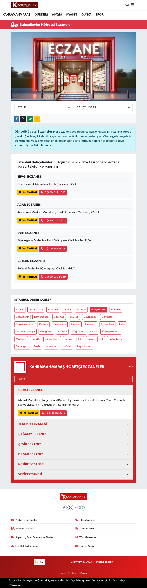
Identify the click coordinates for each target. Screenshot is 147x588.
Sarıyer (69, 339)
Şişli (101, 339)
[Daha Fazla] (37, 119)
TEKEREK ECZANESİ (32, 424)
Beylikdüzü (90, 317)
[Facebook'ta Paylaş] (16, 119)
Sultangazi (22, 346)
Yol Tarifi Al (30, 192)
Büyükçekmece (25, 324)
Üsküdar (66, 346)
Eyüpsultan (107, 324)
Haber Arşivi (87, 546)
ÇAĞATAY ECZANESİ (33, 434)
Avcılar (67, 309)
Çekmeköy (59, 324)
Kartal (93, 331)
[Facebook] (64, 507)
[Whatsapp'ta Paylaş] (30, 119)
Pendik (36, 339)
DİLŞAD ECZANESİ (31, 454)
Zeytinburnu (84, 346)
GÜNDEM (41, 14)
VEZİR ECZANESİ (30, 474)
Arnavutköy (36, 309)
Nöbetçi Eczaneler (26, 520)
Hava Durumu (87, 520)
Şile (80, 339)
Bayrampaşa (41, 317)
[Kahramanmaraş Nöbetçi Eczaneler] (131, 366)
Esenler (75, 324)
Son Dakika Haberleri (27, 546)
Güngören (46, 331)
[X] (70, 507)
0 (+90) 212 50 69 (55, 277)
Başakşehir (22, 317)
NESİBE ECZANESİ (31, 464)
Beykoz (74, 317)
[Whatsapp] (83, 507)
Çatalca (43, 324)
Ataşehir (53, 309)
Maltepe (21, 339)
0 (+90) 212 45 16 (55, 192)
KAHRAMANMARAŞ (16, 14)
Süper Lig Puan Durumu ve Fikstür (34, 537)
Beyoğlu (107, 317)
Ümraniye (51, 346)
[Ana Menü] (132, 5)
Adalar (20, 309)
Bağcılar (81, 309)
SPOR (99, 14)
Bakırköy (116, 309)
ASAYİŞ (57, 14)
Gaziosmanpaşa (25, 331)
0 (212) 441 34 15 (55, 248)
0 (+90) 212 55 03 (55, 220)
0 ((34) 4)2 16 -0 (55, 413)
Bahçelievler (98, 309)
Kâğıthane (78, 331)
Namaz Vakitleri (25, 528)
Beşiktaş (59, 317)
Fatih (122, 324)
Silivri (91, 339)
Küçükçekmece (111, 331)
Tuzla (37, 346)
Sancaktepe (52, 339)
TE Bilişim (82, 573)
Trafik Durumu (87, 528)
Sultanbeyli (115, 339)
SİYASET (71, 14)
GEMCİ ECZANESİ (31, 389)
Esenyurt (90, 324)
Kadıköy (62, 331)
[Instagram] (77, 507)
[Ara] (127, 5)
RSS (40, 561)
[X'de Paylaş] (23, 119)
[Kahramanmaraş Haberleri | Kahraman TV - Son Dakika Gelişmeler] (24, 5)
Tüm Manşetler (88, 537)
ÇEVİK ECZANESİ (30, 444)
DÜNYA (86, 14)
